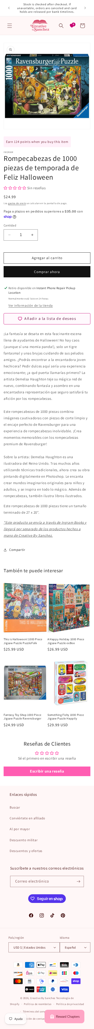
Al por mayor (20, 829)
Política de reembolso (38, 1004)
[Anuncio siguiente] (85, 8)
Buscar (15, 807)
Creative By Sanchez (42, 998)
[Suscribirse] (78, 881)
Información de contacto (32, 1018)
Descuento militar (24, 840)
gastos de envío (17, 203)
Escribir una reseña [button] (47, 771)
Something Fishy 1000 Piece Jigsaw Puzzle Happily (65, 716)
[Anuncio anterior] (9, 8)
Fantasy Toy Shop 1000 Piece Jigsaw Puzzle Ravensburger (22, 716)
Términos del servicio (36, 1011)
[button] (9, 25)
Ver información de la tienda (30, 305)
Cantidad (10, 225)
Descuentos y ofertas (26, 851)
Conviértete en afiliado (27, 818)
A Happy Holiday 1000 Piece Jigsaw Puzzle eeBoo (65, 641)
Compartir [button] (17, 550)
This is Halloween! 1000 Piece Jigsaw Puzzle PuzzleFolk (23, 641)
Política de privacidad (70, 1004)
